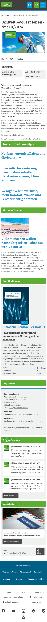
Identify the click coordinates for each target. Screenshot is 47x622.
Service (7, 15)
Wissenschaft (25, 571)
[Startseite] (6, 4)
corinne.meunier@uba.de (28, 414)
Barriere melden (38, 602)
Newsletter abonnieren (12, 541)
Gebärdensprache (12, 602)
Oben (39, 553)
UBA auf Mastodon (10, 495)
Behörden (6, 579)
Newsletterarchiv (33, 15)
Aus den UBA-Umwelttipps (8, 73)
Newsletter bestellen (18, 15)
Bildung (19, 579)
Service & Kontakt (23, 592)
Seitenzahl (7, 370)
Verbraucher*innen (10, 571)
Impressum (7, 592)
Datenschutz (39, 592)
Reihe (5, 367)
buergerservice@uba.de (18, 407)
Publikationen (31, 76)
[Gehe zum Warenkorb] (36, 5)
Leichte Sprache (38, 597)
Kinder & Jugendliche (35, 579)
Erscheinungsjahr (10, 373)
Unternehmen (39, 571)
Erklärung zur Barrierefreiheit (14, 597)
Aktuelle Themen (32, 71)
